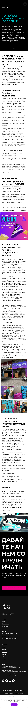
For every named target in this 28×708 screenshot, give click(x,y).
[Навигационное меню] (25, 4)
